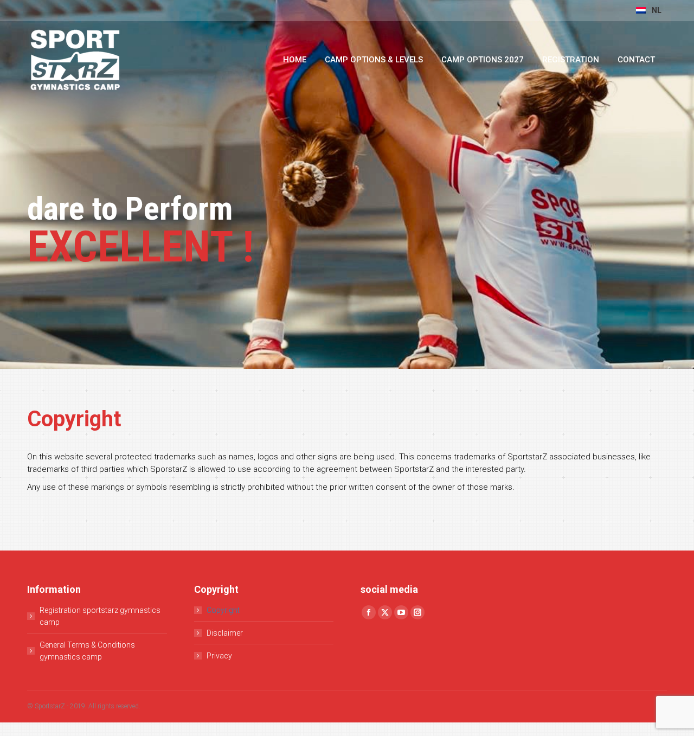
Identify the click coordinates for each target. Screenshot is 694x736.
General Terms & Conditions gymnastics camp (87, 651)
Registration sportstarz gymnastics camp (100, 616)
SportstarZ (50, 706)
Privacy (219, 655)
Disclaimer (225, 633)
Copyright (223, 610)
